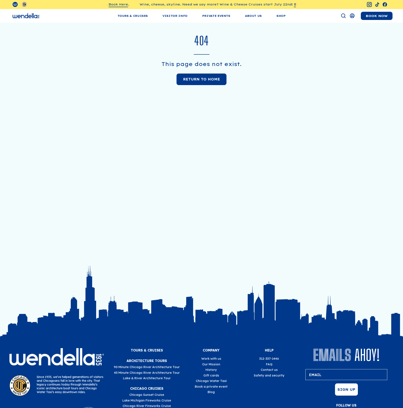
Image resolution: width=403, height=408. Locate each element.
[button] (175, 16)
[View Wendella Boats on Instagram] (369, 4)
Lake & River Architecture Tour (147, 378)
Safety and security (269, 375)
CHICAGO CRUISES (146, 388)
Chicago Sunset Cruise (146, 395)
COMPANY (211, 350)
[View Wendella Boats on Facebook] (385, 4)
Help (269, 350)
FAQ (269, 364)
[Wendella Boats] (26, 15)
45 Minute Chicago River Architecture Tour (147, 373)
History (211, 370)
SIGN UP (346, 389)
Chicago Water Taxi (211, 381)
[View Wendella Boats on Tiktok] (377, 4)
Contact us (269, 370)
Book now (377, 16)
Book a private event (211, 386)
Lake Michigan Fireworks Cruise (146, 400)
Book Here (113, 4)
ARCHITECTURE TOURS (147, 361)
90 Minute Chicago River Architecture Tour (147, 367)
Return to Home (201, 79)
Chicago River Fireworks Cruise (147, 406)
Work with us (211, 359)
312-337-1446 (269, 359)
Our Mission (211, 364)
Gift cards (211, 375)
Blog (211, 392)
